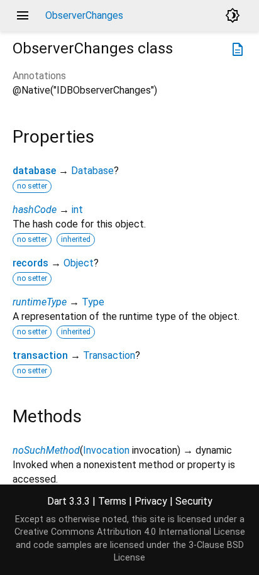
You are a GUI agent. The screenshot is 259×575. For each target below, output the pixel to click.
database (34, 171)
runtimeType (40, 302)
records (30, 263)
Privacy (151, 501)
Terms (112, 501)
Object (78, 263)
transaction (40, 355)
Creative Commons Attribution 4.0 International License (129, 532)
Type (93, 302)
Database (92, 171)
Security (193, 501)
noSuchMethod (46, 450)
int (77, 210)
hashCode (35, 210)
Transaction (109, 355)
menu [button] (22, 15)
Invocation (106, 450)
